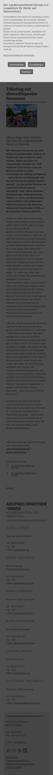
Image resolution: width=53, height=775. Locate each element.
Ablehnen (26, 71)
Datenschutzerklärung (13, 55)
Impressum (29, 55)
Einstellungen (36, 64)
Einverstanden (17, 64)
